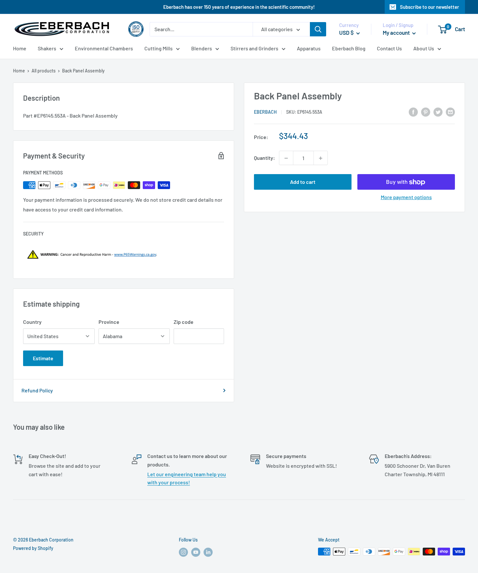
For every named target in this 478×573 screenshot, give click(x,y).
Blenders (201, 48)
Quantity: (264, 158)
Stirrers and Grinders (254, 48)
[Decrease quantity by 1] (286, 158)
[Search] (318, 29)
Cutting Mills (158, 48)
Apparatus (309, 48)
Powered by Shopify (33, 548)
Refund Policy (37, 390)
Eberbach (265, 112)
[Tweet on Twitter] (438, 112)
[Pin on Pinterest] (425, 112)
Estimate (43, 358)
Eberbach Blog (348, 48)
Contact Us (389, 48)
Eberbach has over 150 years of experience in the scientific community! (239, 7)
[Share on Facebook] (413, 112)
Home (19, 48)
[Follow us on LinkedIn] (208, 552)
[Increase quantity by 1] (320, 158)
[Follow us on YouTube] (195, 552)
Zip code (183, 322)
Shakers (47, 48)
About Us (423, 48)
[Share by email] (450, 112)
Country (32, 322)
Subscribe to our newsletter (429, 7)
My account (397, 32)
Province (109, 322)
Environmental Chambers (104, 48)
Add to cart (302, 182)
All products (44, 70)
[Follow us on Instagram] (183, 552)
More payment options (406, 197)
